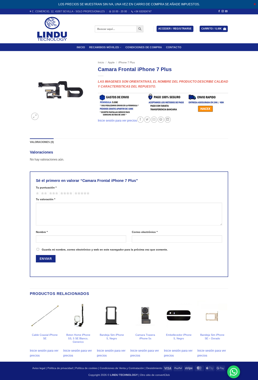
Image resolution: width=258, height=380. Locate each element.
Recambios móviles (104, 47)
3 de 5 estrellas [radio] (53, 193)
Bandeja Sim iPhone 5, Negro (112, 336)
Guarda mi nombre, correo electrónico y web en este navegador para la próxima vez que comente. (105, 249)
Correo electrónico (145, 231)
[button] (175, 29)
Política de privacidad (60, 368)
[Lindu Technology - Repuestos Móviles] (59, 28)
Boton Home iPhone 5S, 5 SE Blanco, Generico (78, 338)
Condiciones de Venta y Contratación (122, 368)
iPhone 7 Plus (126, 62)
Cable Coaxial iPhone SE (45, 336)
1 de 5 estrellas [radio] (37, 193)
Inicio (81, 47)
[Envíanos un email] (226, 11)
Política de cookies (86, 368)
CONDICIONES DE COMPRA (143, 47)
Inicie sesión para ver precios (117, 120)
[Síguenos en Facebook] (219, 11)
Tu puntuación (46, 187)
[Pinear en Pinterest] (161, 119)
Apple (111, 62)
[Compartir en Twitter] (147, 119)
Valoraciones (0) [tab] (42, 142)
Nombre (42, 231)
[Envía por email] (154, 119)
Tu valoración (45, 199)
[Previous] (30, 330)
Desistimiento (154, 368)
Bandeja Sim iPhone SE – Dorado (212, 336)
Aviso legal (38, 368)
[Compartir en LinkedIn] (168, 119)
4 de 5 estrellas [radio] (65, 193)
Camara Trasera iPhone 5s (145, 336)
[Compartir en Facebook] (140, 119)
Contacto (173, 47)
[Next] (227, 330)
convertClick (162, 374)
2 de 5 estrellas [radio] (43, 193)
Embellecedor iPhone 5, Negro (179, 336)
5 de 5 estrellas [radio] (81, 193)
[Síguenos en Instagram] (223, 11)
